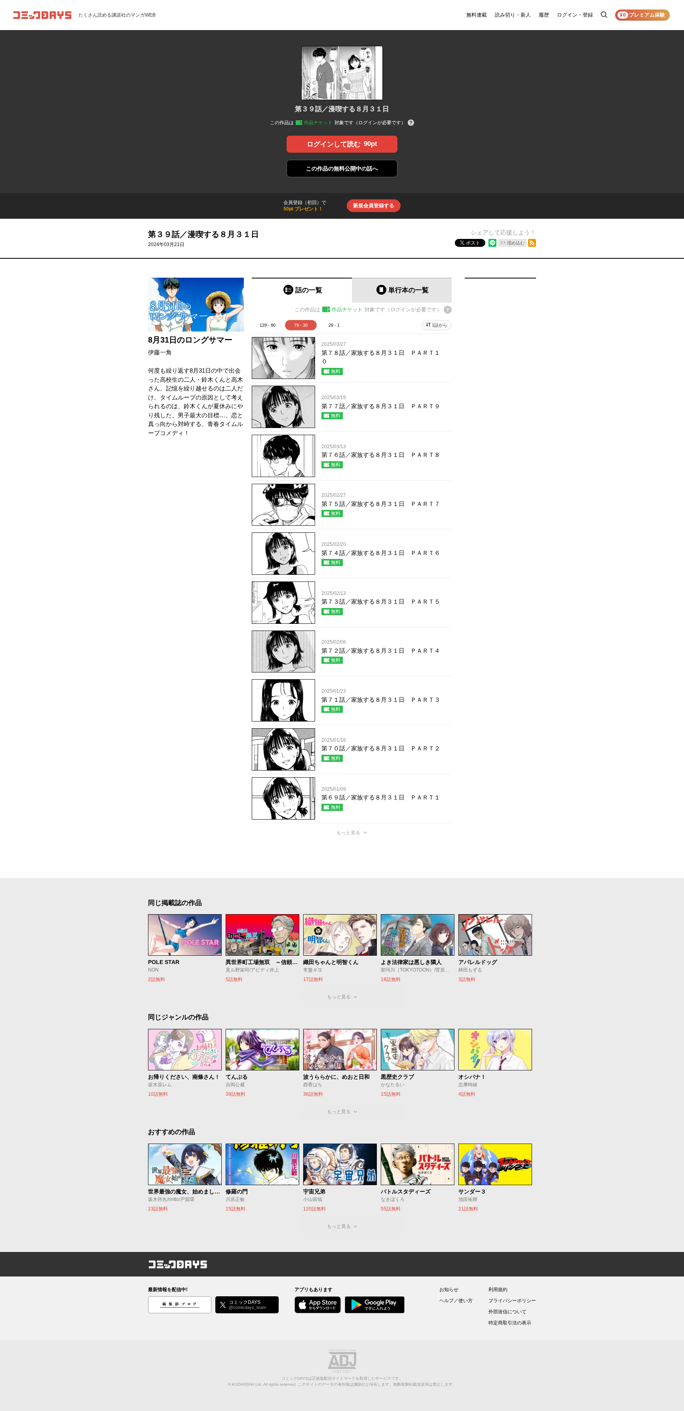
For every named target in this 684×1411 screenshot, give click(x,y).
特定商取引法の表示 (509, 1323)
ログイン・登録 (575, 15)
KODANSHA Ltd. (247, 1384)
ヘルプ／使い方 (456, 1300)
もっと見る (348, 832)
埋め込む (515, 243)
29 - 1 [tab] (334, 325)
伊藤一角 (160, 352)
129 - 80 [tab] (268, 325)
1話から (439, 325)
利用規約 (497, 1289)
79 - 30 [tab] (301, 325)
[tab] (302, 290)
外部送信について (507, 1311)
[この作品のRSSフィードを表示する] (532, 243)
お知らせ (448, 1289)
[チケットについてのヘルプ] (411, 123)
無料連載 (476, 15)
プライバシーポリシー (512, 1300)
